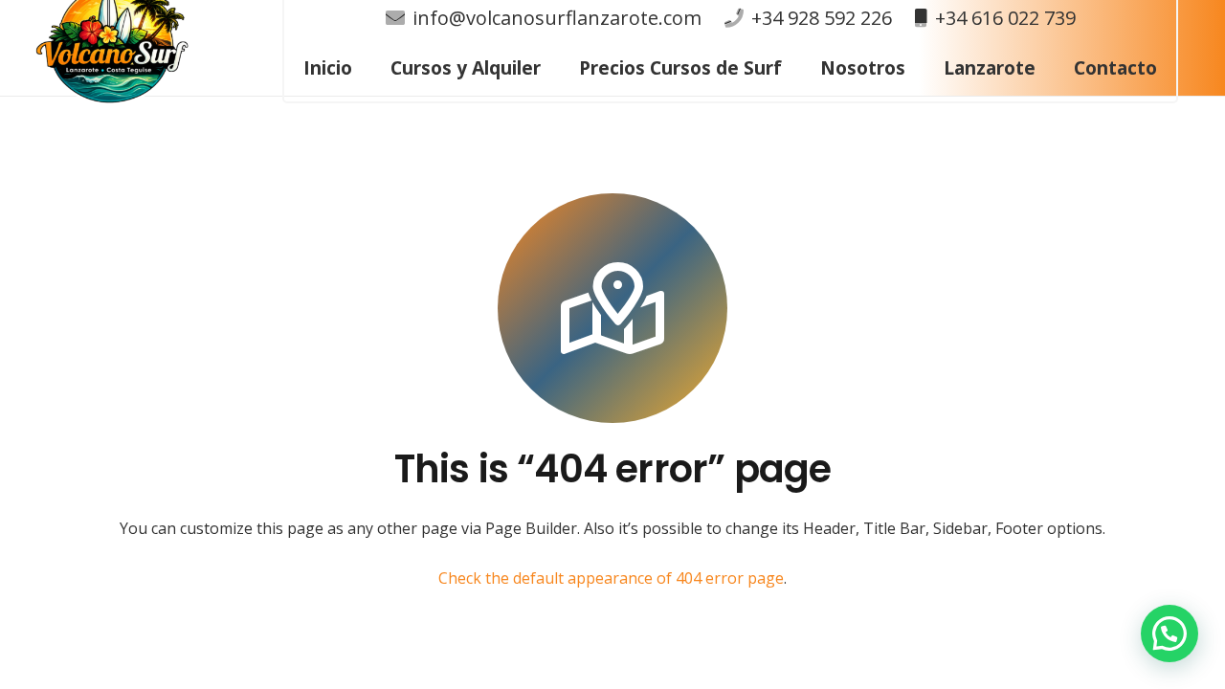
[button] (793, 68)
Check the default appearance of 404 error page (611, 578)
